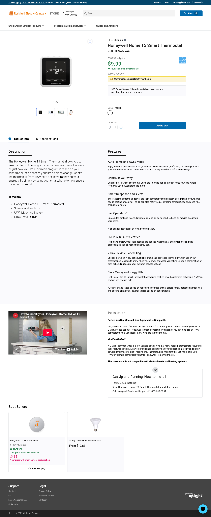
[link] (36, 442)
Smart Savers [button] (31, 460)
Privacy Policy (45, 491)
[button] (70, 13)
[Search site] (129, 13)
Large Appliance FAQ (181, 2)
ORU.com (43, 500)
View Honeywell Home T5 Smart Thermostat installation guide (145, 387)
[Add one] (121, 127)
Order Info (198, 2)
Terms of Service (46, 496)
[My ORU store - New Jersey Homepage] (33, 13)
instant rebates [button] (32, 452)
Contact (157, 2)
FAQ (167, 2)
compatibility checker (161, 329)
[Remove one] (109, 127)
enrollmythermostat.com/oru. (127, 92)
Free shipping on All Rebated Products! (26, 2)
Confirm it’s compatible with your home (132, 79)
